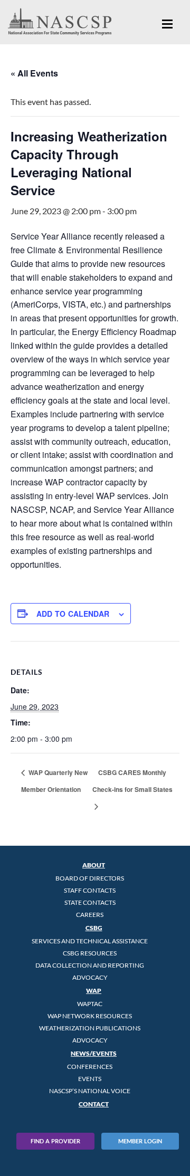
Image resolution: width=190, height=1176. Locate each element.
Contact (94, 1104)
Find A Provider (55, 1140)
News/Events (94, 1053)
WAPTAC (89, 1004)
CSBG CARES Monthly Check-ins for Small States (132, 781)
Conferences (89, 1066)
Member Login (140, 1140)
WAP (93, 991)
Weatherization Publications (89, 1028)
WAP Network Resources (90, 1016)
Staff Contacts (90, 890)
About (93, 865)
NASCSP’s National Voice (89, 1091)
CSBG (94, 928)
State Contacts (90, 902)
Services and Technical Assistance (90, 941)
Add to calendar (72, 613)
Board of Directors (89, 878)
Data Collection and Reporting (89, 965)
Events (89, 1079)
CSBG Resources (90, 953)
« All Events (34, 73)
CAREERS (89, 915)
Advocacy (90, 977)
